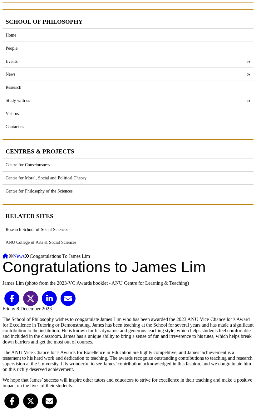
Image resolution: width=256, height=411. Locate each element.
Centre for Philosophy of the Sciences (39, 190)
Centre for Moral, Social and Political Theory (46, 177)
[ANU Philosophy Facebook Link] (11, 400)
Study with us (18, 100)
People (11, 48)
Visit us (12, 113)
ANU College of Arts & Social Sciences (41, 242)
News (10, 74)
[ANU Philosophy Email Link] (49, 400)
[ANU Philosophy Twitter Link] (30, 400)
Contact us (15, 126)
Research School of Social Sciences (37, 229)
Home (11, 35)
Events (11, 61)
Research (13, 87)
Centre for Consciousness (28, 164)
